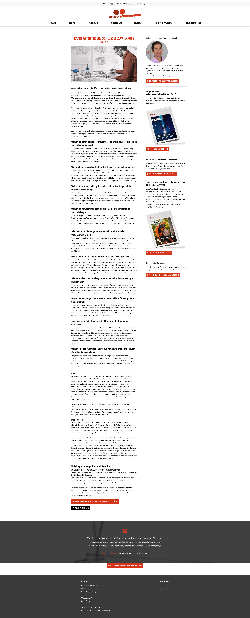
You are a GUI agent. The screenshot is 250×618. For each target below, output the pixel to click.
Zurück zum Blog (81, 508)
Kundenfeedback (116, 23)
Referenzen (72, 23)
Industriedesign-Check (193, 23)
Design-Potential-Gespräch (164, 23)
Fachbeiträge (93, 23)
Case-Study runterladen (158, 252)
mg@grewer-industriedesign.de (137, 4)
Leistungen (52, 23)
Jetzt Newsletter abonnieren (161, 173)
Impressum (165, 586)
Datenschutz (164, 589)
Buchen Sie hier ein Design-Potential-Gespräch (95, 501)
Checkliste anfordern (157, 149)
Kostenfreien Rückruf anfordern (163, 275)
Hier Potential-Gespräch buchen (162, 81)
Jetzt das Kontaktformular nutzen (125, 565)
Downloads (138, 23)
